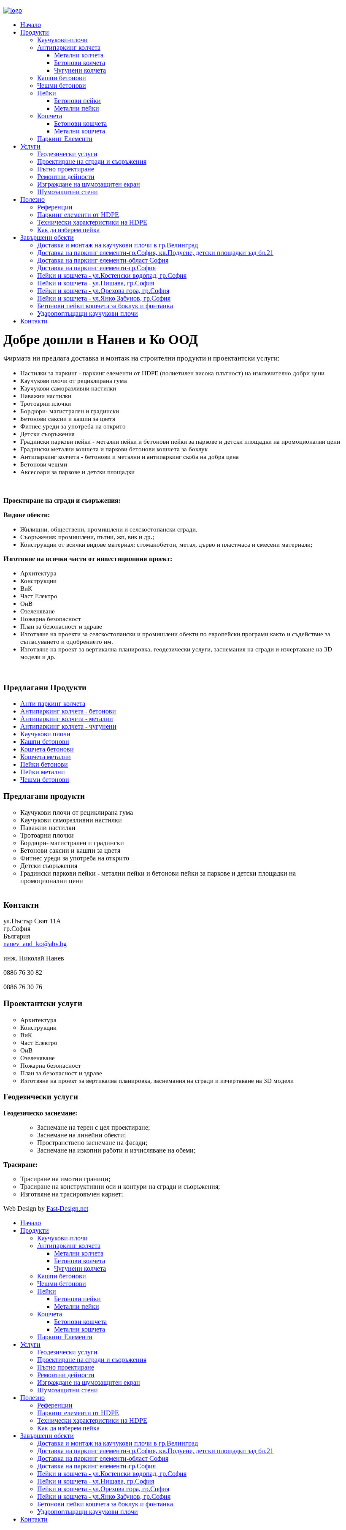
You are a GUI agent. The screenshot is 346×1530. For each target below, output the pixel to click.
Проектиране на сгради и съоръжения (91, 161)
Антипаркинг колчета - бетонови (68, 711)
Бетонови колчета (79, 62)
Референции (55, 207)
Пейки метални (42, 772)
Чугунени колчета (80, 70)
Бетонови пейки (77, 100)
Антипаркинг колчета (68, 47)
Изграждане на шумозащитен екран (88, 184)
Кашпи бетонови (61, 77)
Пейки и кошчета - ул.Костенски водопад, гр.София (112, 275)
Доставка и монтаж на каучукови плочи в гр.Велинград (117, 245)
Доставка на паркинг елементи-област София (102, 260)
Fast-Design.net (67, 1208)
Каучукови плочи (45, 734)
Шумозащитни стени (67, 191)
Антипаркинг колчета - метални (66, 718)
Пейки (46, 93)
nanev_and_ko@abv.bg (35, 943)
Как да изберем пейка (68, 229)
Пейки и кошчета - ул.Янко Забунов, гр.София (103, 298)
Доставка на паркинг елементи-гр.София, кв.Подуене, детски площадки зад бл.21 (155, 252)
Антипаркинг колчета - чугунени (68, 726)
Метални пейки (76, 108)
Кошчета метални (45, 756)
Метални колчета (78, 55)
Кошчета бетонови (47, 749)
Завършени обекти (47, 237)
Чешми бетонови (61, 85)
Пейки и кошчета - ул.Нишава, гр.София (95, 283)
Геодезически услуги (67, 153)
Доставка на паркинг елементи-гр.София (96, 267)
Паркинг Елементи (64, 138)
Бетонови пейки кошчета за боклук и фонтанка (105, 305)
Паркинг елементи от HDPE (78, 214)
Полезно (32, 199)
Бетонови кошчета (80, 123)
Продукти (34, 32)
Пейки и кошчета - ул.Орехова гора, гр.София (103, 290)
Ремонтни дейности (66, 176)
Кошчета (49, 115)
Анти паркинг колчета (52, 703)
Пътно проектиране (65, 169)
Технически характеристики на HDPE (92, 222)
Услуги (30, 146)
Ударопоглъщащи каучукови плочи (87, 313)
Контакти (34, 321)
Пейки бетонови (44, 764)
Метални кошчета (79, 131)
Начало (30, 24)
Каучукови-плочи (62, 39)
